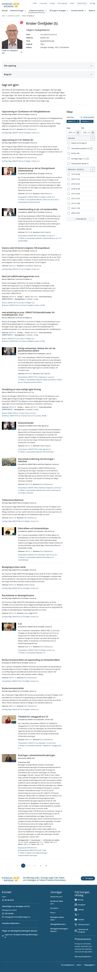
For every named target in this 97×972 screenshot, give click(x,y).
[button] (18, 10)
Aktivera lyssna (82, 3)
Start (3, 16)
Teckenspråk (43, 3)
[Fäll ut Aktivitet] (93, 138)
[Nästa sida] (46, 866)
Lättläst (34, 3)
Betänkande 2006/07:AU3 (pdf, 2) (33, 850)
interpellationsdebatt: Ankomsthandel (37, 452)
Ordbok (72, 3)
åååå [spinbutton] (70, 132)
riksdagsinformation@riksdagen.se (17, 917)
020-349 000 (9, 913)
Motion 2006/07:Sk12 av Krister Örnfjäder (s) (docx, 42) (24, 341)
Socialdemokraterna (48, 34)
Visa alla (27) (86, 219)
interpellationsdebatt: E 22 (32, 653)
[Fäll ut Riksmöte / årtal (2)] (93, 169)
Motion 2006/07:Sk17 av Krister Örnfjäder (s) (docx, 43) (24, 305)
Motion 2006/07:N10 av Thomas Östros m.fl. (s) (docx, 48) (25, 416)
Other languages (62, 3)
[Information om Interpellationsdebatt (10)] (91, 148)
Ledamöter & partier (13, 16)
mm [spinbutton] (74, 132)
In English (52, 3)
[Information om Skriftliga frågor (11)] (87, 159)
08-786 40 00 (9, 900)
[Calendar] (78, 132)
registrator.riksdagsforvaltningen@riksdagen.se (21, 936)
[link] (17, 866)
